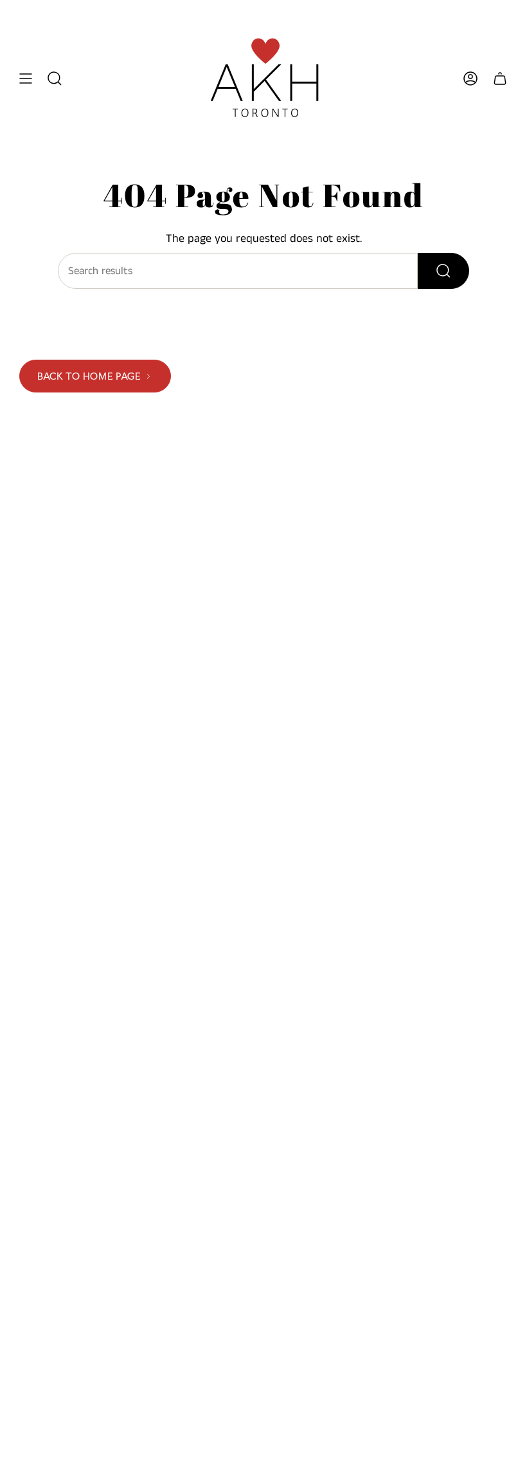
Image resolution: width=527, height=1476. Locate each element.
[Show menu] (26, 78)
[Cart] (500, 78)
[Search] (443, 271)
